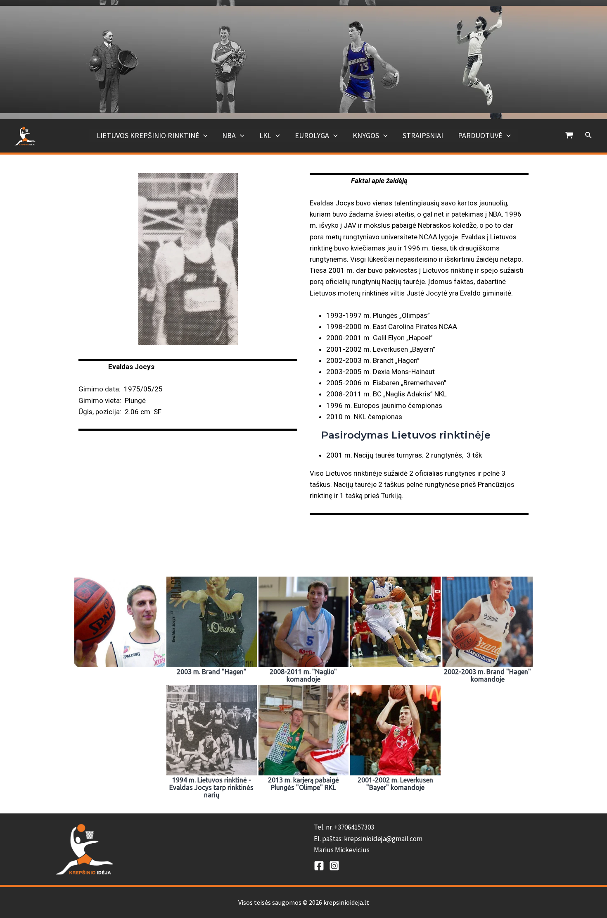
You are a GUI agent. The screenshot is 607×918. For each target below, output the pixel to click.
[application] (203, 135)
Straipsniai (423, 135)
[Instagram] (334, 866)
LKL (265, 135)
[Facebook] (319, 866)
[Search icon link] (589, 135)
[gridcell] (432, 839)
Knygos (366, 135)
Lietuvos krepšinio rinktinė (148, 135)
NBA (229, 135)
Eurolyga (312, 135)
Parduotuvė (480, 135)
